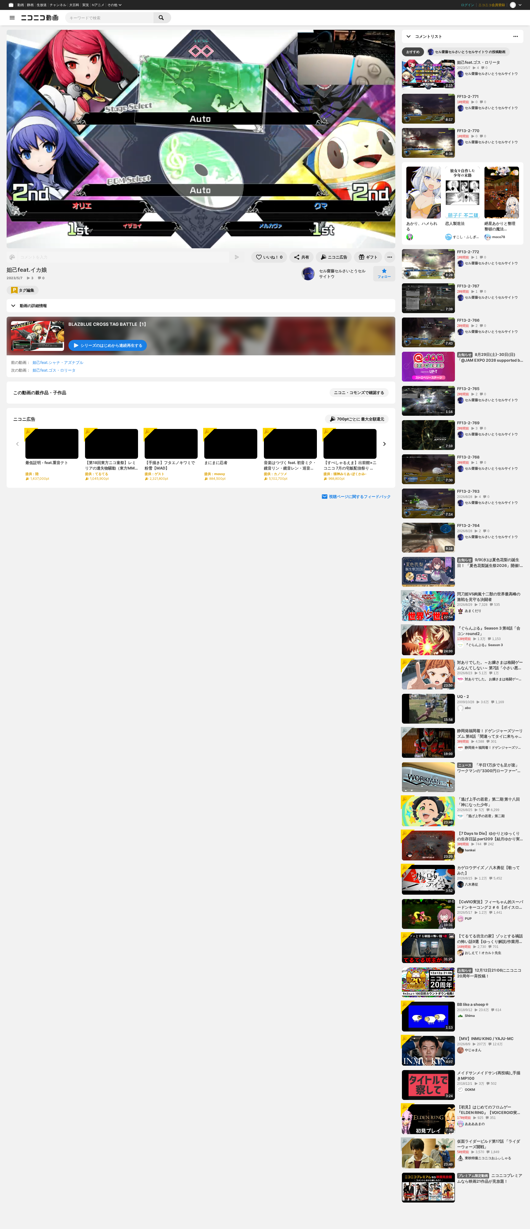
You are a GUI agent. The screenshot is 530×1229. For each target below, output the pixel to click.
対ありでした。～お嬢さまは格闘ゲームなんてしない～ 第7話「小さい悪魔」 (490, 665)
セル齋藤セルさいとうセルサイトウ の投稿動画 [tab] (470, 52)
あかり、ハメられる (421, 226)
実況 (85, 5)
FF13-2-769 (468, 422)
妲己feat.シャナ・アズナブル (58, 362)
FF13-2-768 (468, 457)
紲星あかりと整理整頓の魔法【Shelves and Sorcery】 (499, 226)
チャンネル (58, 5)
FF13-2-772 (468, 251)
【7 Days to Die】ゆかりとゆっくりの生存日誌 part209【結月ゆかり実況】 (488, 836)
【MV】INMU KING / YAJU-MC (485, 1038)
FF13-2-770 (468, 130)
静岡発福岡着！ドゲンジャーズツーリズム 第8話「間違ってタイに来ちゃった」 (490, 733)
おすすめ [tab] (413, 52)
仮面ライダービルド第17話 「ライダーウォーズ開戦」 (488, 1144)
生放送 (42, 5)
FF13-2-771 (468, 96)
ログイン (467, 5)
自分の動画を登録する (44, 449)
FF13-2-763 (468, 491)
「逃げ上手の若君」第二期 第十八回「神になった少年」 (488, 802)
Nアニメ (98, 5)
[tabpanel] (462, 631)
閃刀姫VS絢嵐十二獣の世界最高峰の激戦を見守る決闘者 (488, 596)
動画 (20, 5)
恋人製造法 (455, 223)
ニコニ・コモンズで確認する (359, 392)
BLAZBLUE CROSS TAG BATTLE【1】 (108, 324)
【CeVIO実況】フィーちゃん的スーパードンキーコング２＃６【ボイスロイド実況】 (490, 904)
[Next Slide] (384, 501)
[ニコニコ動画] (40, 17)
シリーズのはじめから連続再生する (111, 345)
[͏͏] (410, 237)
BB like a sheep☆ (473, 1004)
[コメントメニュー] (515, 36)
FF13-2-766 (468, 320)
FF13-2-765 (468, 388)
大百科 (74, 5)
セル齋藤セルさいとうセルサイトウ (342, 273)
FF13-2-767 (468, 286)
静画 (30, 5)
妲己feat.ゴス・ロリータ (54, 370)
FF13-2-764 (468, 525)
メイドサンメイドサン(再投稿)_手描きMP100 (488, 1075)
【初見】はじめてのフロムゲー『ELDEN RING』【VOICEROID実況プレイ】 (489, 1110)
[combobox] (109, 17)
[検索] (162, 17)
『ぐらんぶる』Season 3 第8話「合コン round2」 (488, 631)
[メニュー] (389, 257)
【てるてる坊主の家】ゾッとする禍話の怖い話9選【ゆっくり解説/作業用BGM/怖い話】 (490, 939)
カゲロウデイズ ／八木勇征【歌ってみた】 (488, 870)
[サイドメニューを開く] (12, 17)
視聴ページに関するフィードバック (360, 553)
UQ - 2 (463, 696)
